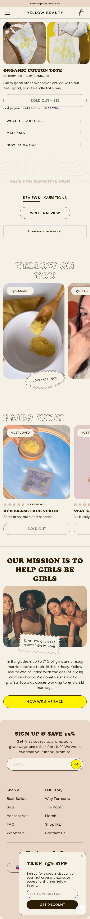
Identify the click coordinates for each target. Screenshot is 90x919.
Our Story (53, 790)
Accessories (17, 815)
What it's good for (24, 121)
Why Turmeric (57, 798)
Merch (50, 815)
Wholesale (16, 833)
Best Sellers (17, 798)
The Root (53, 807)
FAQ (10, 824)
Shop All (14, 790)
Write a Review (45, 213)
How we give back (45, 701)
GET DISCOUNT (52, 905)
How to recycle (22, 145)
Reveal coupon (76, 764)
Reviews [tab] (31, 197)
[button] (45, 108)
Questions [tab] (55, 197)
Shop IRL (53, 824)
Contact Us (55, 833)
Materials (16, 133)
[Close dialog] (81, 855)
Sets (11, 807)
